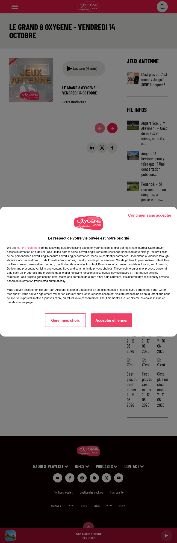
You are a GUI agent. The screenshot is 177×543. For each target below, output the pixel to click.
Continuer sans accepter (149, 215)
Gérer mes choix (65, 320)
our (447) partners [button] (28, 247)
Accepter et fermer (111, 320)
